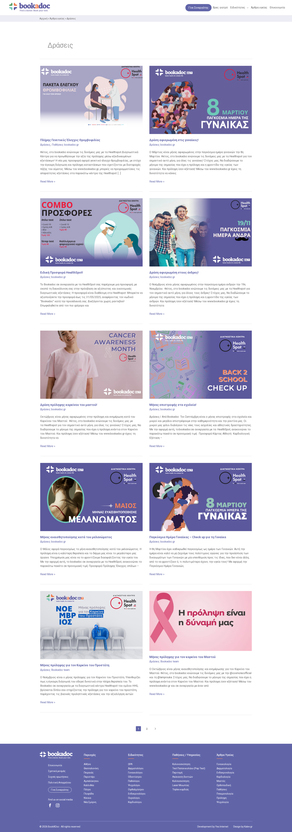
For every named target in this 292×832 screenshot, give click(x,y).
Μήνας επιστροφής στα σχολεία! (173, 405)
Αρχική (43, 18)
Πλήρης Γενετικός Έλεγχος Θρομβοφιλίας (70, 140)
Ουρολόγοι (134, 798)
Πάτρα (87, 789)
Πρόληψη (222, 798)
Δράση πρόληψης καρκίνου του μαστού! (68, 405)
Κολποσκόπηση (180, 781)
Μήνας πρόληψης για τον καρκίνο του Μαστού (182, 657)
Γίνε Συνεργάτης (60, 789)
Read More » (47, 182)
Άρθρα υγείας (57, 18)
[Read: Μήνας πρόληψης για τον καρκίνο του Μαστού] (200, 620)
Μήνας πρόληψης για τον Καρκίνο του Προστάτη (74, 665)
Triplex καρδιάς (180, 789)
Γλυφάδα (89, 793)
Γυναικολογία (224, 764)
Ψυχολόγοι (134, 785)
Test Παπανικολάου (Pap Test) (188, 768)
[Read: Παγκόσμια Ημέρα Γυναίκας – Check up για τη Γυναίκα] (200, 496)
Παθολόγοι (134, 781)
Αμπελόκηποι (91, 781)
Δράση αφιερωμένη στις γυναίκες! (174, 140)
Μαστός (221, 781)
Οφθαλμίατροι (136, 789)
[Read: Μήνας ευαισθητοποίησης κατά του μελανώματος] (91, 496)
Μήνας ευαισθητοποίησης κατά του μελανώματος (76, 537)
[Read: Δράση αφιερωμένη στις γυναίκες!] (200, 99)
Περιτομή (177, 772)
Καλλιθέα (89, 785)
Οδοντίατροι (135, 776)
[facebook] (50, 805)
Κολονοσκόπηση (181, 764)
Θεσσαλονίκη (91, 768)
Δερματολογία (224, 768)
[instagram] (57, 805)
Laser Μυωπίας (180, 785)
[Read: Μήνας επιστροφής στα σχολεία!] (200, 364)
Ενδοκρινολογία (225, 772)
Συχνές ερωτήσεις (58, 776)
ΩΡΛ (130, 764)
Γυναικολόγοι (135, 772)
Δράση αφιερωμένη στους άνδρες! (174, 272)
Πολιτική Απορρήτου (59, 782)
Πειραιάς (89, 772)
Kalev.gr (248, 826)
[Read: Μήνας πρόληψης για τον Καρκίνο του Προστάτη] (91, 624)
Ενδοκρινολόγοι (136, 793)
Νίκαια (87, 798)
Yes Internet (221, 826)
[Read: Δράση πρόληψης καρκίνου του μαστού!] (91, 364)
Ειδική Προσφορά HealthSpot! (61, 272)
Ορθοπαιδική (224, 785)
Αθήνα (87, 764)
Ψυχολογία (223, 802)
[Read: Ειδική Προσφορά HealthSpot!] (91, 232)
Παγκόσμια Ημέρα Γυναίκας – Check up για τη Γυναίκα (187, 537)
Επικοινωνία (55, 765)
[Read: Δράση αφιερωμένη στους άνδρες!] (200, 232)
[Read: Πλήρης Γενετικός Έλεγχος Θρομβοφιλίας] (91, 99)
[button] (247, 8)
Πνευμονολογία (225, 793)
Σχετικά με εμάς (57, 771)
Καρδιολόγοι (135, 802)
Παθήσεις (58, 144)
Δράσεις (45, 144)
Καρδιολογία (223, 776)
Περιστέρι (89, 776)
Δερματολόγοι (135, 768)
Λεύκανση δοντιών (182, 776)
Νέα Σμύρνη (90, 802)
